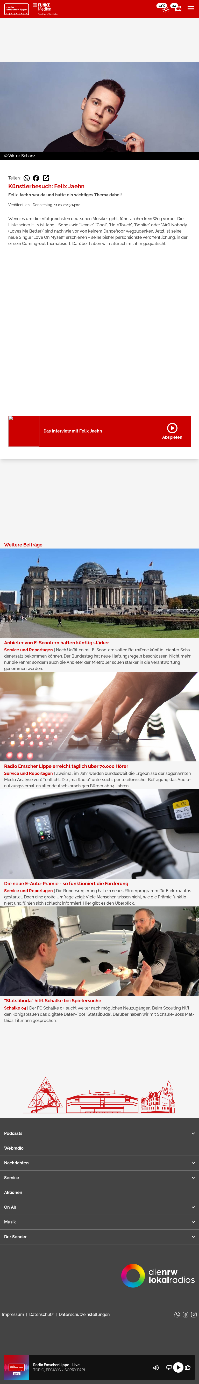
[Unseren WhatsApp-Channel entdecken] (177, 1314)
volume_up (156, 1367)
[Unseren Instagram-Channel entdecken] (194, 1314)
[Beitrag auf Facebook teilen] (36, 178)
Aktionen (13, 1192)
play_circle (178, 1367)
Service (11, 1177)
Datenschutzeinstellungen (84, 1314)
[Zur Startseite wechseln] (16, 9)
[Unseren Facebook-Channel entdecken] (185, 1314)
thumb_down (169, 1367)
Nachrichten (16, 1162)
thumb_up (187, 1367)
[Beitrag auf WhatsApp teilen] (27, 178)
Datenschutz (41, 1314)
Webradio (14, 1148)
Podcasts (13, 1133)
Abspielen (172, 430)
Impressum (13, 1314)
